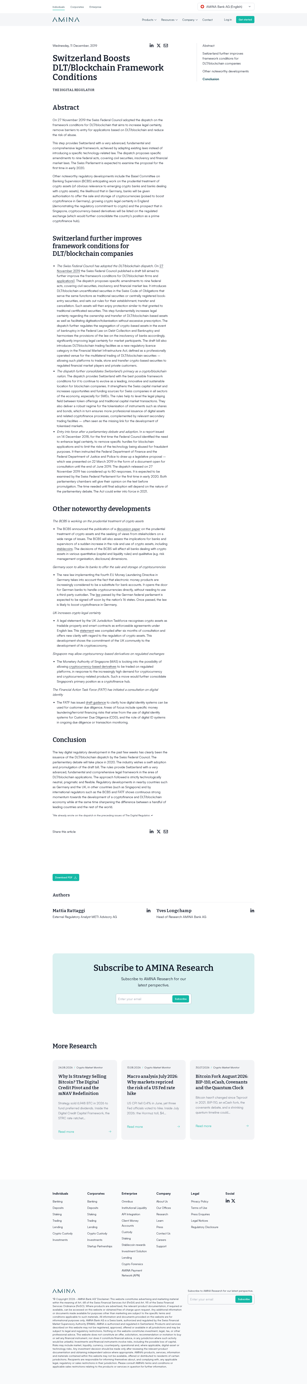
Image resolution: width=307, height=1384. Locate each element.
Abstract (208, 45)
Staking (57, 1214)
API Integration (131, 1214)
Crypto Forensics (132, 1264)
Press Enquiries (200, 1214)
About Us (162, 1201)
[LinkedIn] (151, 45)
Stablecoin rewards (134, 1245)
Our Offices (163, 1208)
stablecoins (65, 549)
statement (87, 630)
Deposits (58, 1208)
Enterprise (95, 6)
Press (159, 1227)
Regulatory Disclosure (204, 1227)
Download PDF (63, 877)
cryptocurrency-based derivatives (92, 666)
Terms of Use (199, 1208)
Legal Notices (199, 1220)
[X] (159, 45)
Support (161, 1246)
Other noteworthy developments (226, 71)
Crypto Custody (63, 1233)
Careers (161, 1240)
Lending (58, 1227)
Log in (228, 19)
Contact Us (163, 1233)
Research (162, 1214)
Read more (66, 1131)
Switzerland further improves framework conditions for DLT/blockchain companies (223, 58)
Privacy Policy (199, 1201)
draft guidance (96, 702)
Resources (167, 20)
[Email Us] (166, 45)
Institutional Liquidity (134, 1208)
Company (188, 20)
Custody (127, 1232)
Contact (207, 20)
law (98, 595)
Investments (60, 1240)
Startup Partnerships (99, 1246)
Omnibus (127, 1201)
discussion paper (128, 529)
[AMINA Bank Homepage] (66, 19)
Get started (245, 19)
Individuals (59, 6)
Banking (58, 1201)
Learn (159, 1220)
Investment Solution (134, 1251)
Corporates (77, 6)
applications (66, 281)
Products (147, 20)
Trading (57, 1220)
